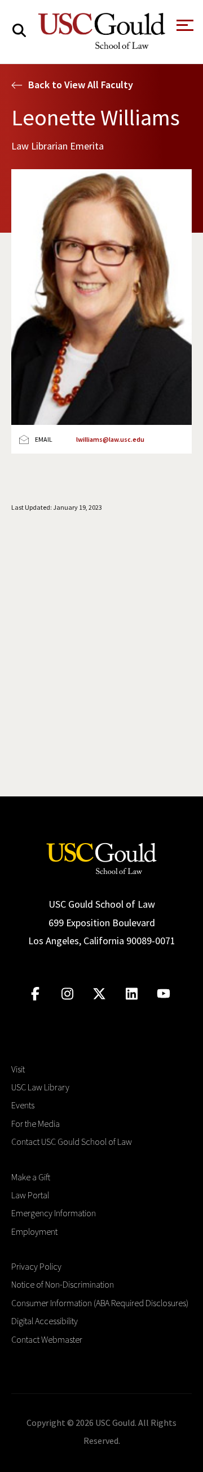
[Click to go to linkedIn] (131, 994)
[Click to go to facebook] (35, 994)
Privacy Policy (36, 1266)
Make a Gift (30, 1177)
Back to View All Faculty (80, 84)
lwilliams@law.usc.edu (110, 439)
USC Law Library (40, 1087)
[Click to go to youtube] (163, 994)
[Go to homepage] (101, 857)
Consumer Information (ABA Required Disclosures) (99, 1302)
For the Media (35, 1123)
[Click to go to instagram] (67, 994)
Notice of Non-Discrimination (62, 1284)
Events (22, 1105)
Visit (18, 1069)
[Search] (19, 30)
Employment (34, 1231)
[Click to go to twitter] (99, 994)
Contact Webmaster (46, 1339)
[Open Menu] (184, 28)
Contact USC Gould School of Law (71, 1141)
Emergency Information (53, 1213)
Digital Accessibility (44, 1320)
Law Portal (30, 1195)
